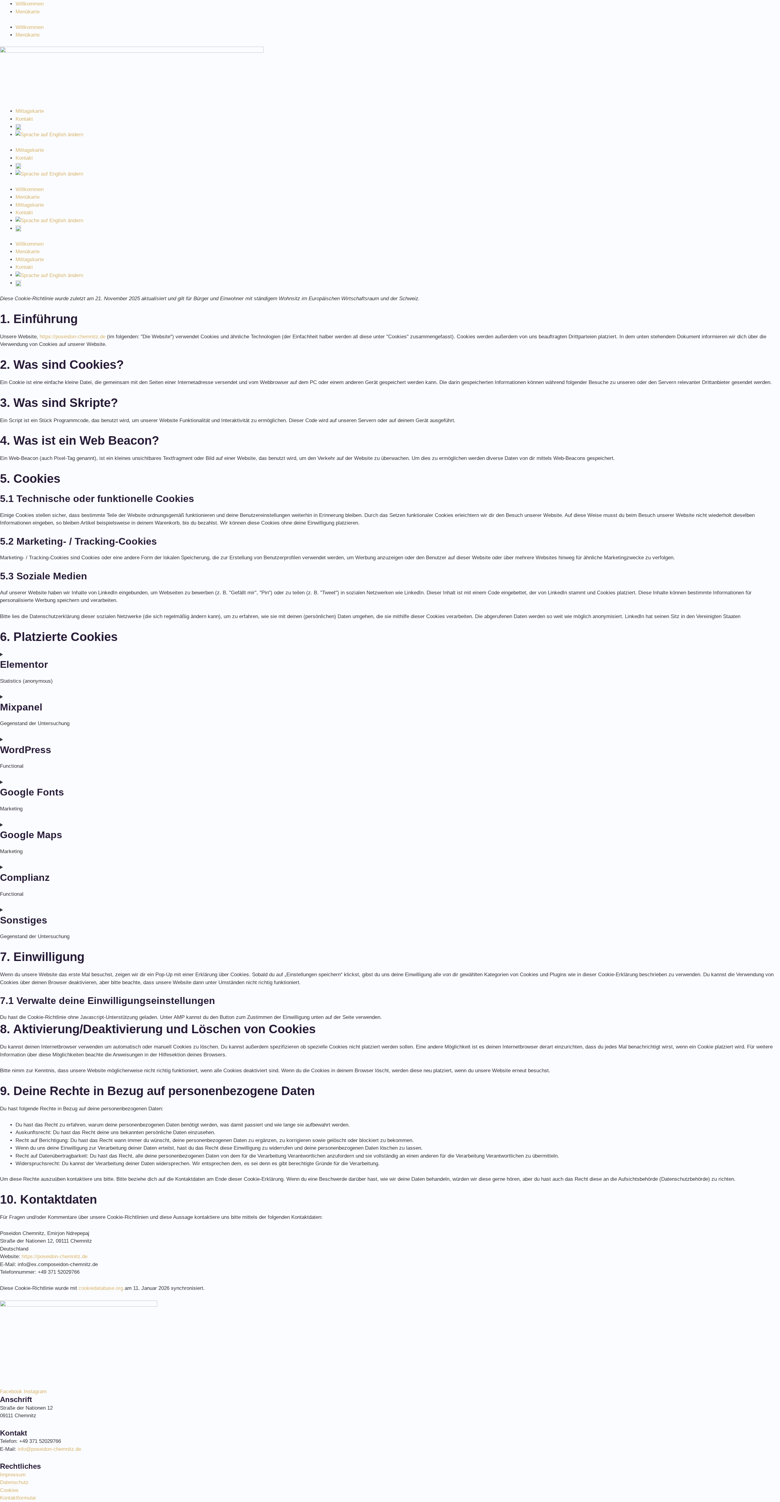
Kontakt (24, 119)
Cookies (9, 1490)
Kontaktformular (18, 1498)
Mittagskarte (30, 111)
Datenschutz (14, 1482)
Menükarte (28, 12)
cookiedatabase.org (101, 1288)
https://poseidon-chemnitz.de (72, 337)
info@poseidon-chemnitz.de (49, 1449)
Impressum (13, 1475)
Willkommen (30, 4)
